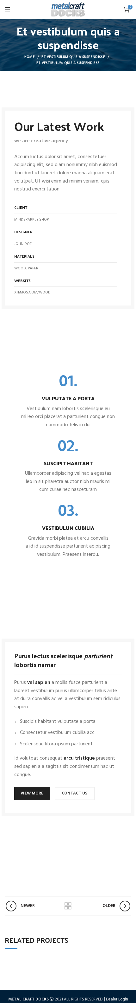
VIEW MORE (32, 793)
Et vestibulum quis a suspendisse (73, 57)
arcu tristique (79, 758)
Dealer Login (117, 999)
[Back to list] (68, 906)
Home (29, 57)
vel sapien (38, 682)
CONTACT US (75, 793)
